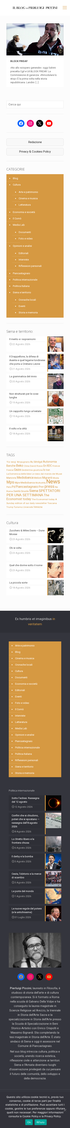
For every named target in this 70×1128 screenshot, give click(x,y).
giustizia (38, 470)
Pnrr (41, 487)
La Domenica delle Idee (18, 473)
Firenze (56, 466)
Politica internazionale (25, 279)
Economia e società (24, 212)
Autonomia (50, 461)
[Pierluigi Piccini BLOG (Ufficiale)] (35, 8)
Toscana (52, 503)
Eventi (22, 306)
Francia (9, 470)
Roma (9, 491)
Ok (29, 1122)
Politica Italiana (21, 286)
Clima (26, 466)
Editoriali (23, 253)
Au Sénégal (36, 462)
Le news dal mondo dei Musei (47, 473)
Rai (56, 487)
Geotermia (27, 470)
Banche (11, 465)
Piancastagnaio (21, 273)
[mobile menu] (64, 7)
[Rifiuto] (65, 1110)
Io (44, 469)
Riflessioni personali (30, 266)
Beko (19, 465)
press (49, 486)
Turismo (18, 507)
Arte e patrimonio (28, 192)
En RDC (47, 465)
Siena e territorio (22, 292)
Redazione (35, 142)
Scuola (25, 491)
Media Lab (19, 224)
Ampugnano (23, 462)
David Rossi (36, 466)
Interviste (24, 259)
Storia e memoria (28, 312)
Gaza (17, 470)
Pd (13, 487)
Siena (33, 491)
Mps (10, 482)
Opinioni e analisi (22, 245)
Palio (8, 487)
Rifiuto (41, 1122)
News (53, 481)
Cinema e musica (28, 198)
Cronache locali (27, 299)
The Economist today (27, 497)
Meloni (38, 477)
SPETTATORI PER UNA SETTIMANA (33, 493)
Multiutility (40, 482)
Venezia (37, 507)
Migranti (47, 477)
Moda (56, 478)
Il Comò (17, 218)
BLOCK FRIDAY (19, 61)
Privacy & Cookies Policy (35, 151)
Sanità (16, 491)
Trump (9, 507)
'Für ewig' (11, 462)
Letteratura (25, 204)
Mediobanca (25, 477)
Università (28, 507)
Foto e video (26, 238)
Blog (15, 178)
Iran (48, 470)
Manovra (11, 477)
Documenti (25, 232)
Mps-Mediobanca (25, 482)
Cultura (17, 184)
